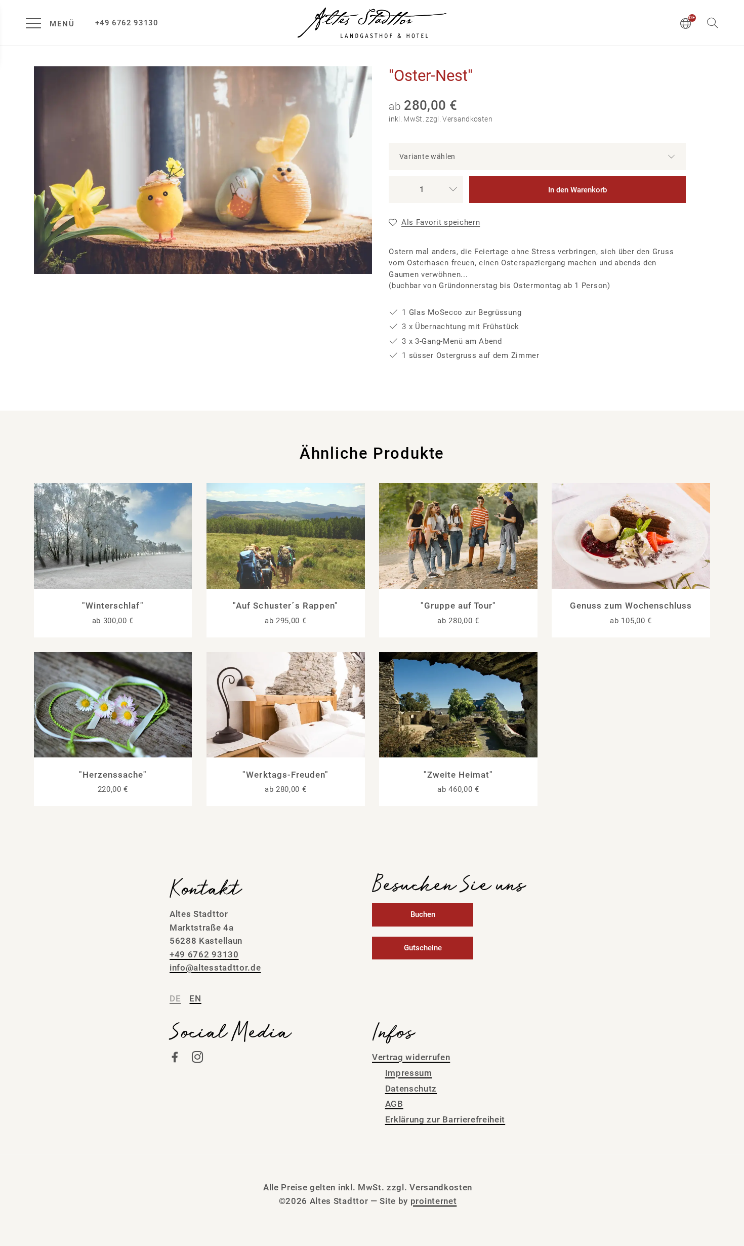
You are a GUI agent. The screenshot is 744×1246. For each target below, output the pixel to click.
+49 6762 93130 (204, 954)
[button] (712, 22)
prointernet (433, 1201)
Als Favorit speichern (440, 222)
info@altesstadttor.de (215, 967)
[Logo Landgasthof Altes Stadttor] (372, 23)
